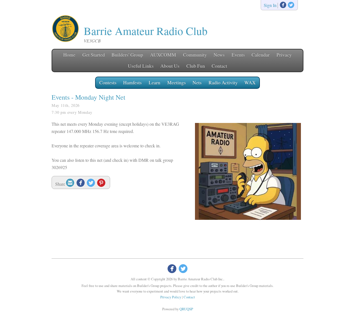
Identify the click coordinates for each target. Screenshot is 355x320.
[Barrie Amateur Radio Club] (65, 41)
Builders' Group (127, 54)
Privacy (284, 54)
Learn (154, 82)
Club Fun (195, 65)
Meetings (176, 82)
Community (195, 54)
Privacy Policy (170, 296)
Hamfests (132, 82)
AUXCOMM (163, 54)
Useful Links (141, 65)
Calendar (261, 54)
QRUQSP (186, 308)
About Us (169, 65)
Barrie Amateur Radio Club (145, 30)
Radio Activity (223, 82)
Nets (197, 82)
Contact (219, 65)
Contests (107, 82)
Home (69, 54)
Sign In (270, 5)
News (219, 54)
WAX (250, 82)
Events (238, 54)
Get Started (93, 54)
